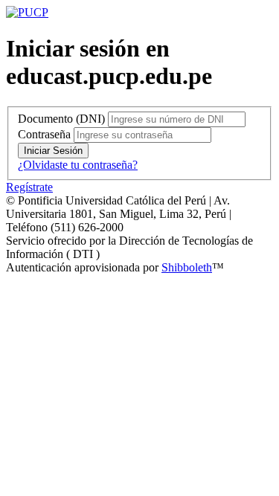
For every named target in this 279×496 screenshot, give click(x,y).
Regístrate (29, 187)
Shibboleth (186, 267)
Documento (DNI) (61, 118)
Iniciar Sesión (53, 150)
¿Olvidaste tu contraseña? (78, 164)
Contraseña (44, 134)
